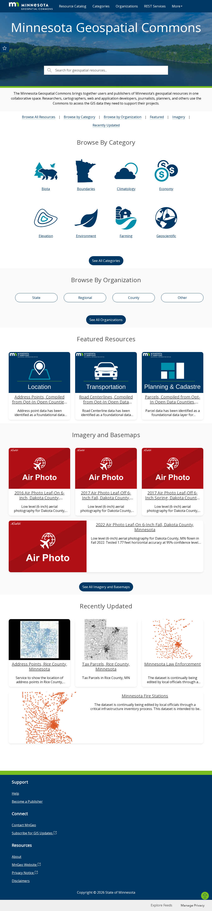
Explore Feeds (161, 905)
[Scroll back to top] (205, 896)
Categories (101, 6)
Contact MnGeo (24, 825)
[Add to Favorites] (4, 47)
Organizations (127, 6)
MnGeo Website (24, 864)
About (16, 856)
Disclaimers (21, 881)
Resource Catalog (72, 6)
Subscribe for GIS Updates (32, 833)
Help (15, 793)
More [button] (176, 6)
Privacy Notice (23, 873)
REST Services (155, 6)
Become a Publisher (27, 801)
